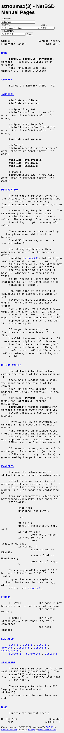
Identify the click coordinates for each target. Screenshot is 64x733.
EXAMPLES (7, 466)
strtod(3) (24, 647)
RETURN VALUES (11, 365)
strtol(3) (16, 653)
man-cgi (31, 730)
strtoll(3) (34, 653)
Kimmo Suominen (9, 730)
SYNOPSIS (7, 94)
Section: (7, 25)
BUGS (4, 707)
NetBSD (49, 727)
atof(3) (14, 644)
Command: (7, 19)
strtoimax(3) (10, 650)
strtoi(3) (41, 647)
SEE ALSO (7, 638)
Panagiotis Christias (47, 730)
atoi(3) (28, 644)
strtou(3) (52, 653)
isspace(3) (31, 258)
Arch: (45, 25)
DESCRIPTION (9, 189)
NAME (4, 52)
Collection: (8, 31)
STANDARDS (8, 662)
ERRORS (6, 597)
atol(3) (42, 644)
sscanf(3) (35, 588)
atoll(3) (7, 647)
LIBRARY (6, 79)
